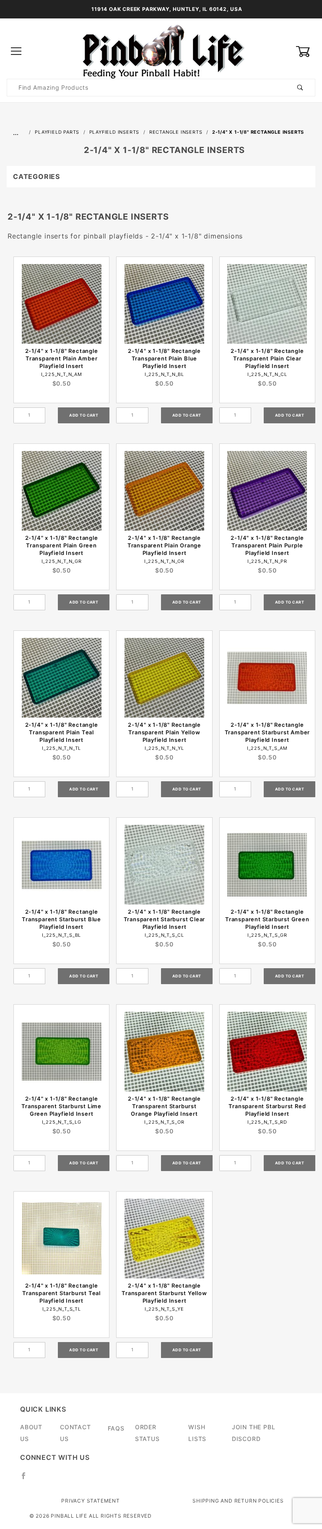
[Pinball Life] (161, 50)
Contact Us (75, 1432)
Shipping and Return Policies (237, 1501)
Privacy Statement (90, 1501)
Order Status (147, 1432)
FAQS (116, 1428)
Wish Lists (197, 1432)
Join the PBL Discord (253, 1432)
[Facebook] (27, 1479)
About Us (31, 1432)
